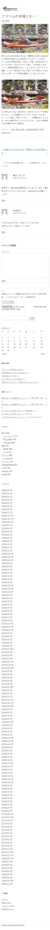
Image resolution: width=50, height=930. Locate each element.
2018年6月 (6, 795)
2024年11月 (6, 557)
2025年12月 (6, 516)
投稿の (6, 903)
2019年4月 (6, 763)
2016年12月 (6, 852)
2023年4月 (6, 611)
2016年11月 (6, 855)
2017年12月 (6, 814)
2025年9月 (6, 525)
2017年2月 (6, 846)
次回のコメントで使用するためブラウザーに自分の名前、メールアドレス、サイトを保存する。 (24, 295)
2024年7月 (6, 570)
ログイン (5, 900)
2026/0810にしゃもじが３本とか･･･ (16, 373)
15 (42, 341)
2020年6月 (6, 719)
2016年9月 (6, 862)
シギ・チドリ (8, 436)
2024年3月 (6, 579)
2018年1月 (6, 811)
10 (8, 341)
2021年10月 (6, 668)
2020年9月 (6, 709)
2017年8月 (6, 827)
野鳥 (13, 130)
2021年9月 (6, 671)
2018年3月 (6, 804)
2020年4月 (6, 725)
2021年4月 (6, 687)
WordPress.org (7, 909)
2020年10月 (6, 706)
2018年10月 (6, 782)
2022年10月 (6, 630)
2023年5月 (6, 608)
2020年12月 (6, 700)
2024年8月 (6, 566)
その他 (4, 468)
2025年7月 (6, 531)
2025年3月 (6, 544)
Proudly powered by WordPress (13, 925)
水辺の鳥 (6, 443)
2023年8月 (6, 598)
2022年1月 (6, 658)
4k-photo (6, 458)
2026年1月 (6, 512)
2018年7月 (6, 792)
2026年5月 (6, 500)
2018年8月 (6, 789)
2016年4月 (6, 877)
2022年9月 (6, 633)
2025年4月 (6, 541)
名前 (3, 281)
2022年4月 (6, 649)
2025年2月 (6, 547)
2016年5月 (6, 874)
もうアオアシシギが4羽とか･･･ (14, 379)
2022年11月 (6, 627)
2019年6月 (6, 757)
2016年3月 (6, 881)
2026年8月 (6, 490)
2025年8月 (6, 528)
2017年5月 (6, 836)
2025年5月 (6, 538)
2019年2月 (6, 770)
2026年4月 (6, 503)
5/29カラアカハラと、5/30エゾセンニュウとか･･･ (21, 382)
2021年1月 (6, 697)
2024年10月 (6, 560)
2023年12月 (6, 585)
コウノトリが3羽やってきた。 (13, 370)
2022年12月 (6, 623)
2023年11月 (6, 589)
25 (14, 347)
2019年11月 (6, 741)
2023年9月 (6, 595)
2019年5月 (6, 760)
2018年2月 (6, 808)
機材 (3, 446)
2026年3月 (6, 506)
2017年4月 (6, 839)
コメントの (8, 906)
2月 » (43, 354)
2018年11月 (6, 779)
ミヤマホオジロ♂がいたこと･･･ (14, 417)
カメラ (5, 452)
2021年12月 (6, 662)
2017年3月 (6, 843)
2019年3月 (6, 766)
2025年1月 (6, 550)
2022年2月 (6, 655)
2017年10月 (6, 820)
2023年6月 (6, 604)
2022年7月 (6, 639)
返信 (3, 200)
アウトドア (6, 462)
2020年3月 (6, 728)
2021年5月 (6, 684)
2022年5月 (6, 646)
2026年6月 (6, 497)
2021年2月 (6, 693)
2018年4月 (6, 801)
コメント (5, 252)
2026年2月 (6, 509)
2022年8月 (6, 636)
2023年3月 (6, 614)
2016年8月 (6, 865)
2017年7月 (6, 830)
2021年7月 (6, 677)
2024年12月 (6, 554)
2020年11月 (6, 703)
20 (26, 344)
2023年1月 (6, 620)
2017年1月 (6, 849)
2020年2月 (6, 731)
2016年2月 (6, 884)
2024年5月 (6, 573)
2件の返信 (5, 21)
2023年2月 (6, 617)
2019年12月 (6, 738)
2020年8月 (6, 712)
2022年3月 (6, 652)
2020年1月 (6, 735)
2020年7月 (6, 716)
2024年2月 (6, 582)
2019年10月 (6, 744)
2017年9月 (6, 823)
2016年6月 (6, 871)
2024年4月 (6, 576)
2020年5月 (6, 722)
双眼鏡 (5, 449)
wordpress (5, 471)
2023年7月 (6, 601)
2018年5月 (6, 798)
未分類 (4, 474)
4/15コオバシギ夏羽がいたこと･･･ (15, 398)
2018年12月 (6, 776)
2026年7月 (6, 493)
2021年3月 (6, 690)
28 (34, 347)
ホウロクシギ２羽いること (12, 411)
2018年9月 (6, 785)
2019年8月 (6, 750)
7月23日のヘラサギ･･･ (10, 376)
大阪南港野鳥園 (32, 130)
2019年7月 (6, 754)
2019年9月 (6, 747)
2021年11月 (6, 665)
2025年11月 (6, 519)
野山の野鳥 (20, 130)
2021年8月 (6, 674)
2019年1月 (6, 773)
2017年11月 (6, 817)
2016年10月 (6, 858)
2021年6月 (6, 681)
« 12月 (4, 354)
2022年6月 (6, 643)
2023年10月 (6, 592)
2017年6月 (6, 833)
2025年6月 (6, 535)
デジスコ (5, 455)
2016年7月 (6, 868)
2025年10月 (6, 522)
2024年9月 (6, 563)
